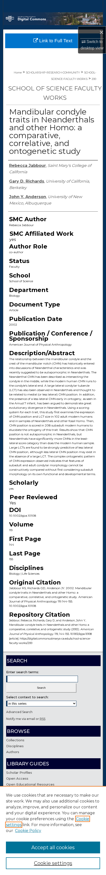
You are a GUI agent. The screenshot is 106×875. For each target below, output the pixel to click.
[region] (53, 830)
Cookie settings (53, 863)
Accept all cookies (53, 847)
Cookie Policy (28, 830)
